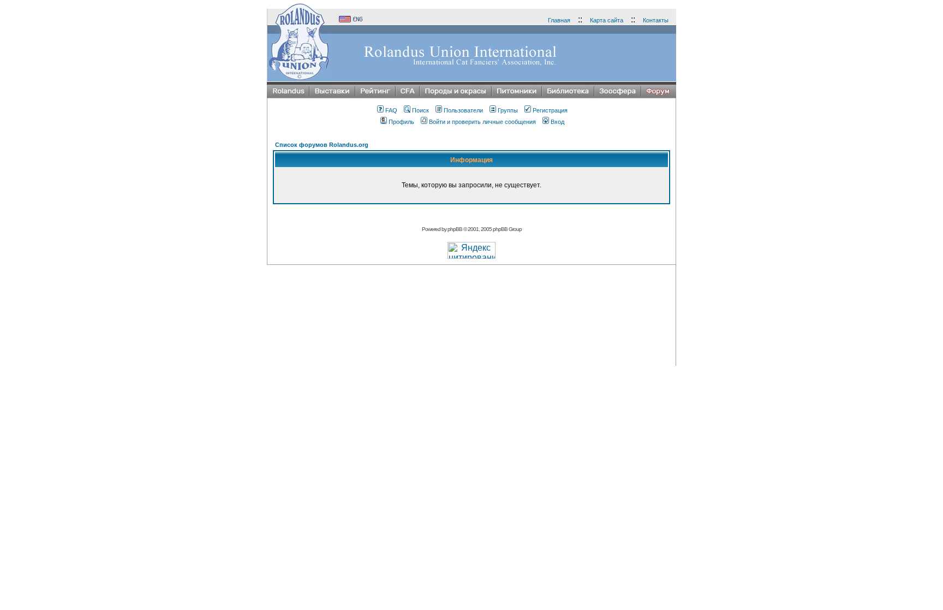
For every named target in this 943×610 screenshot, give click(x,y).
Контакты (656, 20)
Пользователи (463, 110)
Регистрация (550, 110)
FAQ (391, 110)
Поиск (420, 110)
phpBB (454, 229)
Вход (557, 122)
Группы (508, 110)
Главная (559, 20)
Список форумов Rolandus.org (321, 144)
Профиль (401, 122)
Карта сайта (606, 20)
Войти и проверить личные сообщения (482, 122)
